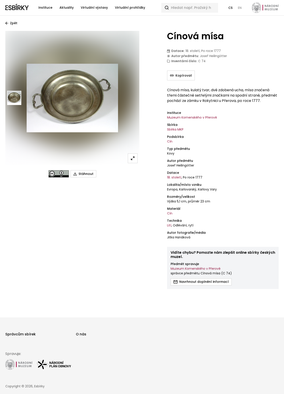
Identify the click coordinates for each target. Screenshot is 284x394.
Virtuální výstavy (94, 7)
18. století (174, 177)
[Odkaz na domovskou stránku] (17, 8)
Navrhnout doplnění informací (204, 281)
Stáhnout (86, 174)
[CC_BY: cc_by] (59, 173)
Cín (169, 141)
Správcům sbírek (20, 334)
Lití (169, 225)
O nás (81, 334)
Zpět (13, 23)
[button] (230, 8)
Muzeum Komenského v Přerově (192, 117)
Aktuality (66, 7)
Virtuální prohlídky (130, 7)
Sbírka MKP (175, 129)
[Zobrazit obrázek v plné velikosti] (133, 158)
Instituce (45, 7)
